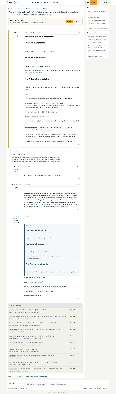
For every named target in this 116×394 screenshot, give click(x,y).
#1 (80, 32)
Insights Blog (36, 2)
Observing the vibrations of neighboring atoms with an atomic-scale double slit (36, 159)
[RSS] (107, 388)
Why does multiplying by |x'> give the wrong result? (26, 342)
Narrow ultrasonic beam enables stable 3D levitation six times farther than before (36, 161)
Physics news (13, 154)
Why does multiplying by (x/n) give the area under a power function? (39, 369)
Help (103, 388)
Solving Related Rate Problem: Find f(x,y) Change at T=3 (27, 310)
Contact (85, 388)
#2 (80, 166)
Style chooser (13, 388)
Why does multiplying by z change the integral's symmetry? (36, 355)
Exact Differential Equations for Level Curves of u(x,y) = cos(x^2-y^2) (31, 336)
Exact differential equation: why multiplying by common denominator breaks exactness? (37, 316)
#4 (80, 216)
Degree (26, 14)
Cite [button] (78, 144)
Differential (33, 14)
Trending (55, 2)
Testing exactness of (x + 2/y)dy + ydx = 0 (23, 349)
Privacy (99, 388)
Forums (46, 2)
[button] (41, 2)
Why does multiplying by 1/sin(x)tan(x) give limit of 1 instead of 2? (39, 329)
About (90, 388)
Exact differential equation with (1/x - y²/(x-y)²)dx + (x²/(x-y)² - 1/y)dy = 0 (33, 362)
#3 (80, 184)
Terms (94, 388)
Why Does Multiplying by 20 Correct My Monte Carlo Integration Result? (32, 323)
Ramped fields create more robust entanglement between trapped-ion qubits (35, 157)
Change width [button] (23, 388)
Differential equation (45, 14)
